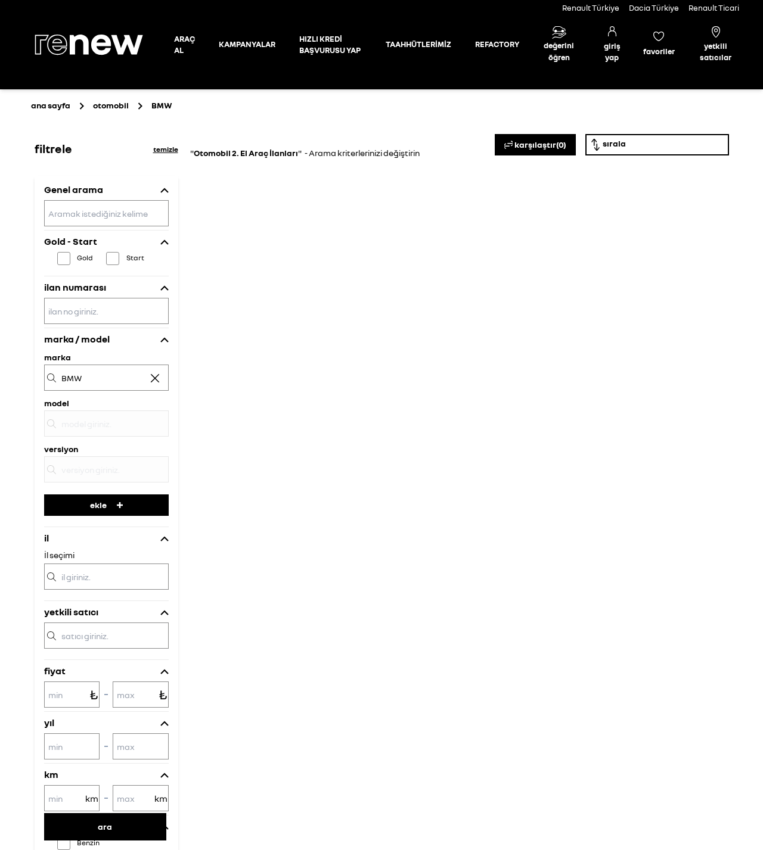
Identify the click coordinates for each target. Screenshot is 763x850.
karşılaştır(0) (540, 144)
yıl (49, 722)
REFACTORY (497, 44)
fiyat (55, 671)
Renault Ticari (713, 8)
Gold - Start (70, 241)
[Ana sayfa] (99, 45)
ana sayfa (50, 105)
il (46, 538)
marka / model (77, 339)
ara (105, 826)
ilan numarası (75, 287)
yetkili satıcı (71, 612)
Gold (85, 257)
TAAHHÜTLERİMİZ (418, 44)
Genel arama (73, 189)
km (51, 774)
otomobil (111, 105)
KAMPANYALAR (247, 44)
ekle (98, 505)
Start (135, 257)
